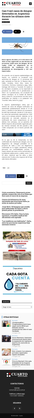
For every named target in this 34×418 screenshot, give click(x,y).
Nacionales (5, 22)
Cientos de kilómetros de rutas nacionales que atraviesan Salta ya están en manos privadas (15, 201)
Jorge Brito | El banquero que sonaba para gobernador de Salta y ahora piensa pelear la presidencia (16, 208)
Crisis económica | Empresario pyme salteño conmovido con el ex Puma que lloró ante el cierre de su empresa (17, 194)
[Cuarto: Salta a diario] (12, 4)
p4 (8, 168)
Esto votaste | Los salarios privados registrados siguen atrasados (21, 353)
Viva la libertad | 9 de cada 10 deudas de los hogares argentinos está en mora (22, 363)
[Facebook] (14, 408)
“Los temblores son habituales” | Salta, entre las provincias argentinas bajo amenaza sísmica (16, 223)
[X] (19, 408)
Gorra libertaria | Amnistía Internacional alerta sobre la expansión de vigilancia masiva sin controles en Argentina (22, 341)
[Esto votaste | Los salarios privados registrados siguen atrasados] (6, 352)
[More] (24, 32)
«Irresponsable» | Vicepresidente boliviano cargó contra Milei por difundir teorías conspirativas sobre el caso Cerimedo (22, 326)
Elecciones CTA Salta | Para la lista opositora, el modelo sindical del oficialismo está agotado (15, 215)
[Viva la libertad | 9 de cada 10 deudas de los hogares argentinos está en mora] (6, 362)
